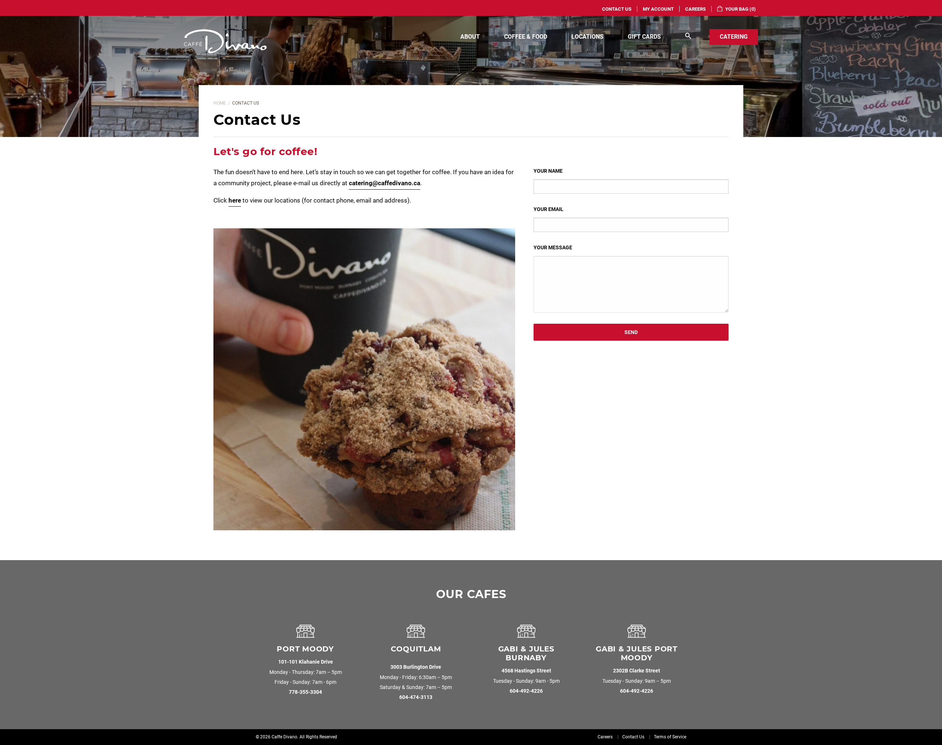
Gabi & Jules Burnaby (526, 653)
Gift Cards (644, 36)
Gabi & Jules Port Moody (636, 653)
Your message (553, 247)
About (470, 36)
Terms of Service (670, 736)
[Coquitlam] (416, 634)
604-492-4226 (526, 691)
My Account (658, 9)
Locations (587, 36)
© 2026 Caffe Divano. (277, 736)
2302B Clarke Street (636, 671)
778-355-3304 (305, 692)
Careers (695, 9)
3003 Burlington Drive (415, 667)
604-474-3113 (415, 697)
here (235, 200)
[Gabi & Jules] (526, 634)
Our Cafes (471, 594)
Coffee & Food (525, 36)
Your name (548, 171)
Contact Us (616, 9)
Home (219, 103)
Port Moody (305, 648)
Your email (548, 209)
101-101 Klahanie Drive (305, 662)
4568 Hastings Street (526, 671)
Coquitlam (416, 648)
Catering (734, 36)
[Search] (688, 37)
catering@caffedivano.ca (384, 183)
